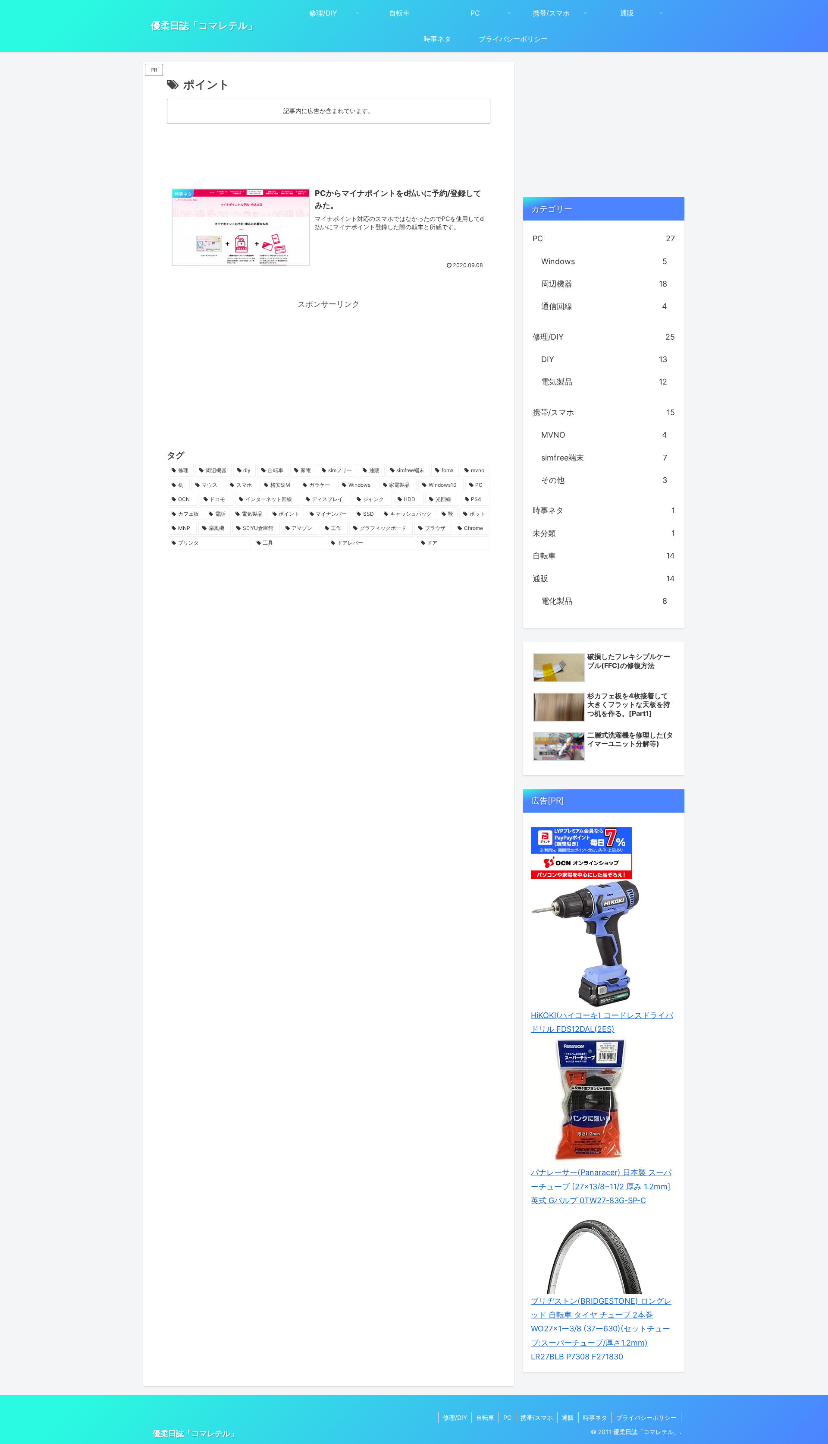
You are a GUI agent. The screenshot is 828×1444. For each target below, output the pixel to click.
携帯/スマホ (537, 1417)
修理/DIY (455, 1417)
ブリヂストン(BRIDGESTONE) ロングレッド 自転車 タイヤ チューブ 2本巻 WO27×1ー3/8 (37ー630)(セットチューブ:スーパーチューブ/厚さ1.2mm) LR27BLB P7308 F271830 (601, 1329)
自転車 (485, 1417)
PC (507, 1417)
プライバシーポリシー (646, 1417)
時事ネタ (595, 1417)
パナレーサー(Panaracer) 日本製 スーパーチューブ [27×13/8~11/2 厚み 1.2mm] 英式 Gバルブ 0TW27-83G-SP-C (601, 1186)
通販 (568, 1417)
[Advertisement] (328, 148)
